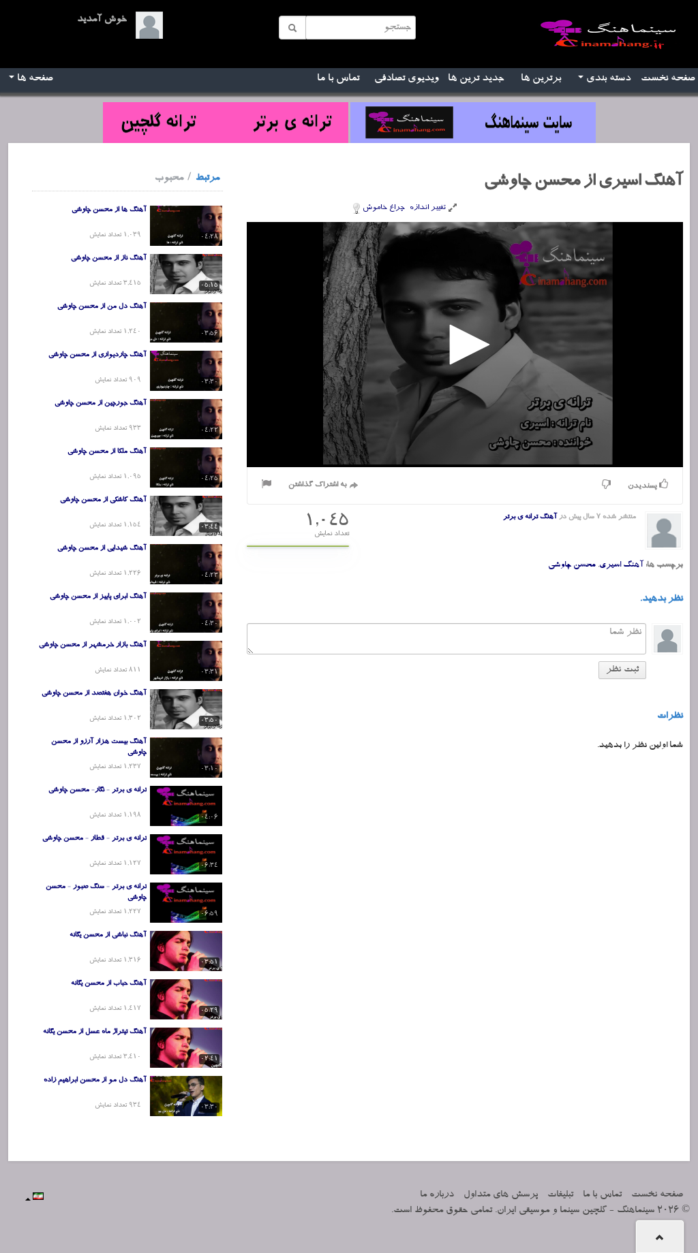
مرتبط (207, 178)
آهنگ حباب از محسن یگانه (109, 984)
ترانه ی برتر (520, 517)
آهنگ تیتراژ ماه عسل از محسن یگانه (95, 1032)
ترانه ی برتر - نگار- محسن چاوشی (97, 791)
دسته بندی (607, 79)
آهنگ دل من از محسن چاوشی (102, 307)
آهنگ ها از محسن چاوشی (109, 210)
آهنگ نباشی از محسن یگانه (108, 936)
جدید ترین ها (476, 79)
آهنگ (548, 517)
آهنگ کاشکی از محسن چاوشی (103, 500)
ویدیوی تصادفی (406, 79)
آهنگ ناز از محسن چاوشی (109, 259)
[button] (465, 345)
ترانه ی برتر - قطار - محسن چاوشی (94, 839)
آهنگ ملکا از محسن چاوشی (107, 452)
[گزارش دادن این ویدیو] (266, 485)
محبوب (169, 178)
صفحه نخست (668, 79)
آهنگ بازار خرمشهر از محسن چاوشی (93, 645)
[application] (465, 344)
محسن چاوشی (572, 565)
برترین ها (541, 79)
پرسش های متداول (501, 1195)
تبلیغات (560, 1195)
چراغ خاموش (384, 208)
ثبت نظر (622, 670)
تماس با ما (338, 79)
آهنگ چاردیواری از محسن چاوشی (97, 355)
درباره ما (437, 1195)
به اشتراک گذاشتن (318, 485)
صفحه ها (33, 79)
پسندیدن (643, 486)
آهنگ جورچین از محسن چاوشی (101, 404)
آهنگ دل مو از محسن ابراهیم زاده (95, 1081)
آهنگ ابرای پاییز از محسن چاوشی (98, 597)
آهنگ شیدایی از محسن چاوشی (102, 549)
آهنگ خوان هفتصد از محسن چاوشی (94, 694)
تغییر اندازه (429, 208)
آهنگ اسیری (621, 565)
